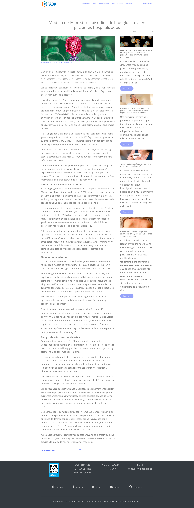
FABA (138, 501)
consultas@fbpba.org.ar (140, 468)
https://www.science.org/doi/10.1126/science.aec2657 (56, 62)
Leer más (126, 88)
